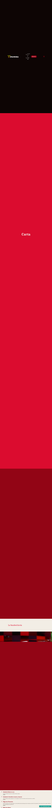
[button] (44, 56)
